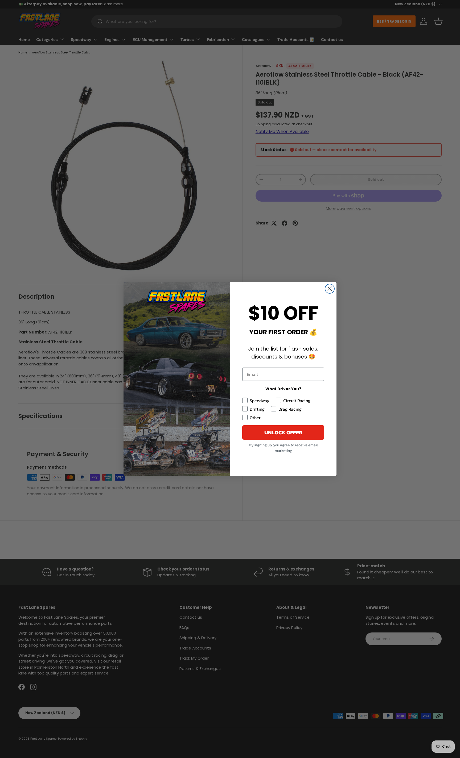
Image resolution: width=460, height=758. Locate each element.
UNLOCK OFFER (283, 432)
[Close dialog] (329, 288)
